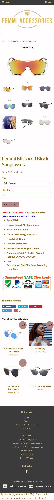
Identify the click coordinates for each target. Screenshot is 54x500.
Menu (8, 2)
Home (4, 41)
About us (27, 428)
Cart (50, 2)
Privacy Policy (27, 454)
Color (4, 178)
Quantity (6, 190)
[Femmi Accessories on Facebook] (27, 472)
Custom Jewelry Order (27, 440)
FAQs (27, 432)
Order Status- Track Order (27, 425)
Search (27, 421)
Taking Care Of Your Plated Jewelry (27, 443)
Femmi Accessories (34, 481)
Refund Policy (27, 451)
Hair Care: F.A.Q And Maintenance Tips (27, 447)
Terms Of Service (27, 458)
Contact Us (27, 436)
